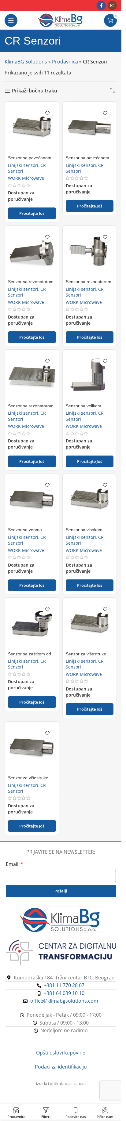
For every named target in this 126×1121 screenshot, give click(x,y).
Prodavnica (65, 61)
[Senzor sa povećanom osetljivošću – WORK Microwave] (32, 129)
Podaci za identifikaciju (61, 1066)
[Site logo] (61, 19)
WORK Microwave (26, 178)
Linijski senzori (23, 165)
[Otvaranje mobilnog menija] (11, 20)
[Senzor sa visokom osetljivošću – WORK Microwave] (90, 501)
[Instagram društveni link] (112, 5)
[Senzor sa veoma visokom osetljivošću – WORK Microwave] (32, 501)
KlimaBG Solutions (26, 61)
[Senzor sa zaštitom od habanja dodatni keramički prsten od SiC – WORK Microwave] (32, 625)
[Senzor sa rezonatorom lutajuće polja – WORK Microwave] (32, 253)
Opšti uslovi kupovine (60, 1052)
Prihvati (61, 1109)
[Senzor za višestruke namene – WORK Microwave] (90, 625)
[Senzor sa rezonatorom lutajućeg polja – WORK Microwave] (90, 253)
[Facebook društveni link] (101, 5)
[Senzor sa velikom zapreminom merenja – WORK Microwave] (90, 377)
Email (13, 864)
